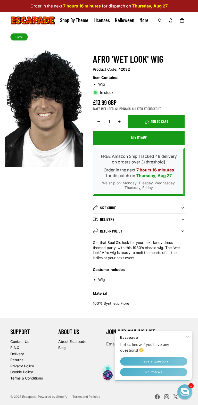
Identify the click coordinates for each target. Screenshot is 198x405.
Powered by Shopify (52, 397)
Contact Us (19, 341)
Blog (62, 347)
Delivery (107, 219)
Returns (16, 360)
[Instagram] (166, 397)
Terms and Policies (86, 397)
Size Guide (108, 207)
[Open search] (160, 20)
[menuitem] (144, 20)
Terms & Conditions (26, 378)
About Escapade (72, 341)
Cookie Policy (21, 372)
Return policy (111, 230)
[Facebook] (157, 397)
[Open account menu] (170, 20)
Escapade (29, 397)
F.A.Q (15, 347)
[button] (184, 391)
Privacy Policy (22, 366)
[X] (175, 397)
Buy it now (139, 138)
